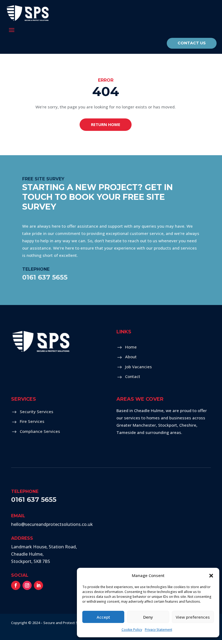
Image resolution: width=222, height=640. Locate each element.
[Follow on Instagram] (27, 585)
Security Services (36, 411)
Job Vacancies (138, 366)
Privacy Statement (158, 629)
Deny (148, 617)
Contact (132, 376)
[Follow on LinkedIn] (38, 585)
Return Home (105, 124)
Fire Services (32, 421)
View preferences (193, 617)
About (131, 356)
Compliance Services (40, 431)
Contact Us (192, 43)
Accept (103, 617)
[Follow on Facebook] (15, 585)
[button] (211, 575)
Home (131, 347)
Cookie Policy (132, 629)
